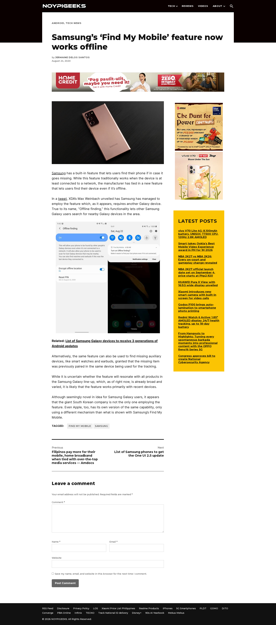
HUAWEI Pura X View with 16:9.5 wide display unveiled (198, 283)
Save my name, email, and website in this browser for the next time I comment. (101, 573)
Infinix (78, 612)
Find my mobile (80, 426)
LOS (95, 608)
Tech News (73, 23)
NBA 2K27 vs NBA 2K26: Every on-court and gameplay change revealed (197, 259)
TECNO (90, 612)
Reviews (187, 6)
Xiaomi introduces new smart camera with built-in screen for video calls (197, 295)
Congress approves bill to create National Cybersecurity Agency (196, 359)
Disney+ (137, 612)
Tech (171, 6)
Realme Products (149, 608)
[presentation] (177, 6)
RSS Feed (47, 608)
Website (56, 557)
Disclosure (63, 608)
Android (58, 23)
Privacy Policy (81, 608)
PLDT (203, 608)
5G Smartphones (186, 608)
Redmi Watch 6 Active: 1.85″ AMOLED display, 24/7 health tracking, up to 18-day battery (198, 322)
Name (56, 541)
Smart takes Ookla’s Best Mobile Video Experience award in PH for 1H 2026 (196, 246)
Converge (47, 612)
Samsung (59, 173)
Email (113, 541)
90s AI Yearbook (154, 612)
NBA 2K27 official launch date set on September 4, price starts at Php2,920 (196, 272)
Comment (58, 502)
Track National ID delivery (113, 612)
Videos (203, 6)
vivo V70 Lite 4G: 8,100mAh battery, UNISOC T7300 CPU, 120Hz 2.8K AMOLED (198, 234)
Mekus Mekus (176, 612)
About (217, 6)
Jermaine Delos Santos (72, 57)
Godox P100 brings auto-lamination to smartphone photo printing (197, 307)
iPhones (167, 608)
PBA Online (64, 612)
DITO (225, 608)
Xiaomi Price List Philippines (118, 608)
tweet (62, 199)
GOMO (214, 608)
